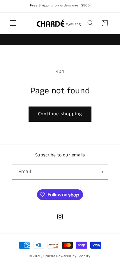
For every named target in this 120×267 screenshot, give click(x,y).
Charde (49, 256)
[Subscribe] (101, 172)
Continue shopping (60, 114)
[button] (13, 23)
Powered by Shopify (73, 256)
